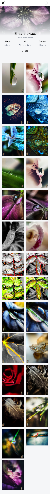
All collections (25, 45)
